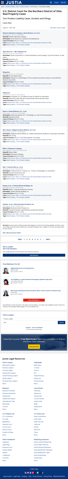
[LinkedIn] (26, 473)
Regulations (6, 422)
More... (4, 384)
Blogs (36, 404)
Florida (36, 427)
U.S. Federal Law (8, 414)
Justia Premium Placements (42, 447)
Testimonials (38, 458)
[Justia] (14, 2)
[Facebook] (30, 473)
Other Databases (8, 439)
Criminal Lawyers (7, 370)
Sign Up (63, 2)
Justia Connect (7, 476)
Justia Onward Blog (40, 455)
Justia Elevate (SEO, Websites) (43, 450)
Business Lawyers (8, 368)
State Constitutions (40, 416)
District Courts (7, 430)
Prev (20, 239)
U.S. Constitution (7, 416)
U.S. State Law (39, 414)
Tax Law (5, 406)
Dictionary (37, 391)
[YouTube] (28, 473)
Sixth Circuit (11, 43)
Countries (5, 458)
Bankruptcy (37, 365)
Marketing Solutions (41, 439)
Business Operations (9, 393)
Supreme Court (7, 424)
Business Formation (8, 391)
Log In (56, 2)
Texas (36, 432)
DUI (35, 373)
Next (48, 239)
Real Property (11, 45)
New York (37, 430)
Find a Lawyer (8, 315)
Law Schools (38, 388)
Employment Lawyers (9, 373)
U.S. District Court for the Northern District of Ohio (35, 43)
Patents (4, 452)
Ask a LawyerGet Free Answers (10, 248)
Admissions (37, 393)
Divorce (36, 370)
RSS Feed (53, 28)
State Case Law (38, 422)
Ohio (17, 43)
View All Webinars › (34, 300)
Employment (6, 396)
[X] (40, 473)
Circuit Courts (6, 427)
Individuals (38, 362)
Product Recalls (7, 450)
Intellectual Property (8, 399)
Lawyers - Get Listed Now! (34, 327)
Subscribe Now (34, 346)
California (37, 424)
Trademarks (6, 455)
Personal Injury (39, 381)
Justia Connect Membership (42, 442)
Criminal (36, 368)
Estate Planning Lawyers (10, 376)
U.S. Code (5, 419)
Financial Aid (38, 396)
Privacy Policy (48, 476)
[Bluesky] (38, 473)
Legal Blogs (6, 445)
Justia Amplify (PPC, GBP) (41, 452)
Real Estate (5, 404)
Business (5, 388)
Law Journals (38, 401)
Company (24, 476)
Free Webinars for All (11, 264)
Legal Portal (16, 476)
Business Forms (7, 447)
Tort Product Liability (23, 45)
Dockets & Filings (7, 432)
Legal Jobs (5, 442)
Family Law (37, 378)
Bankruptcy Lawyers (8, 365)
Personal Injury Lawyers (9, 381)
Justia (36, 469)
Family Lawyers (7, 378)
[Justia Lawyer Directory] (42, 473)
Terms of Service (37, 476)
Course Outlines (39, 399)
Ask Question (34, 255)
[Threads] (35, 473)
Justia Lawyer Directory (41, 445)
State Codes (37, 419)
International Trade (8, 401)
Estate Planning (39, 376)
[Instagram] (33, 473)
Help (30, 476)
